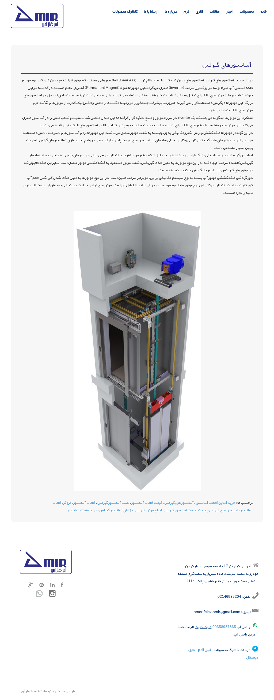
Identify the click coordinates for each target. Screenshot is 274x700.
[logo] (37, 17)
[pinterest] (42, 586)
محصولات (247, 11)
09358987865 (224, 626)
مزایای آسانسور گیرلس (116, 510)
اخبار (229, 11)
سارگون (25, 691)
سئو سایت (47, 691)
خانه (263, 11)
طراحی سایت (65, 691)
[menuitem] (263, 12)
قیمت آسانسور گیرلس (180, 510)
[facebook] (62, 586)
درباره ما (171, 11)
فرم (186, 11)
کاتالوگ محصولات (125, 11)
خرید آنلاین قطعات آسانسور (215, 502)
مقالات (215, 11)
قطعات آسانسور (84, 502)
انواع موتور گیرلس (148, 510)
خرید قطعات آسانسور (82, 510)
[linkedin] (52, 586)
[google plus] (30, 586)
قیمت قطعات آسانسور (146, 502)
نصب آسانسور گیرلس (113, 502)
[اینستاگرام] (52, 594)
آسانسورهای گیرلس (179, 502)
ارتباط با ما (151, 11)
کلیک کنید (203, 626)
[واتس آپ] (39, 594)
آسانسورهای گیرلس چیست (218, 510)
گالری (199, 11)
